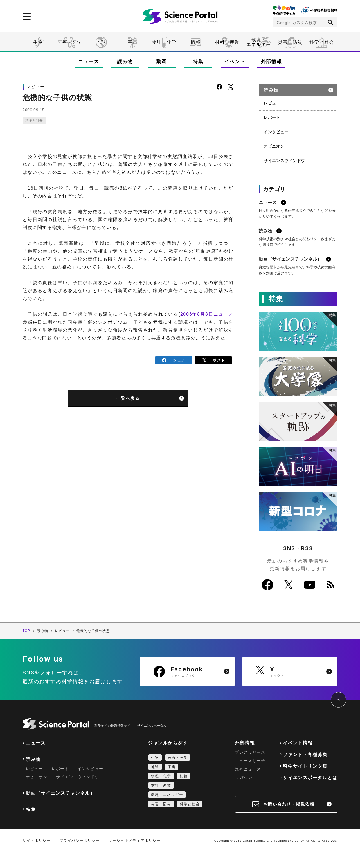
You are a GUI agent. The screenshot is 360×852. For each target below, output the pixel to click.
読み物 (125, 61)
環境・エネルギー (167, 795)
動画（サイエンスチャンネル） (60, 793)
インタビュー (276, 132)
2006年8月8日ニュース (206, 314)
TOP (26, 631)
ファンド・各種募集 (305, 754)
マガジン (244, 777)
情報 (196, 42)
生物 (38, 42)
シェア (179, 360)
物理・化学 (164, 42)
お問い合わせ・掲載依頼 (289, 804)
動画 (161, 61)
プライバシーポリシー (79, 840)
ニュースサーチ (250, 760)
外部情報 (271, 61)
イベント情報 (298, 742)
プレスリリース (250, 752)
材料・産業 (227, 42)
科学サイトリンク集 (305, 766)
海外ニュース (248, 769)
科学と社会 (321, 42)
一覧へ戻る (128, 398)
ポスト (219, 360)
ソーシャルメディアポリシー (134, 840)
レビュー (272, 103)
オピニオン (274, 146)
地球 (101, 42)
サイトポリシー (36, 840)
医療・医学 (69, 42)
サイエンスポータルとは (310, 777)
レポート (272, 117)
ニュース (88, 61)
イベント (235, 61)
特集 (198, 61)
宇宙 (133, 42)
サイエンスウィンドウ (284, 160)
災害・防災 (290, 42)
